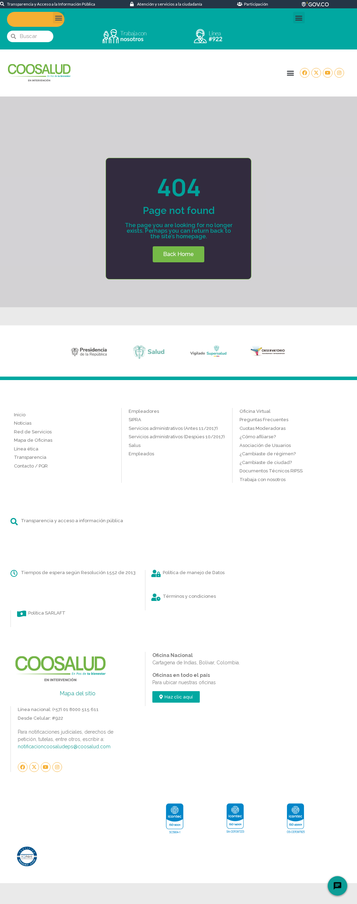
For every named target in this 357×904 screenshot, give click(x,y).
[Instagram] (339, 73)
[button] (58, 17)
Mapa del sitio (78, 693)
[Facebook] (305, 73)
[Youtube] (328, 73)
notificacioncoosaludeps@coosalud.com (64, 746)
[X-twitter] (316, 73)
